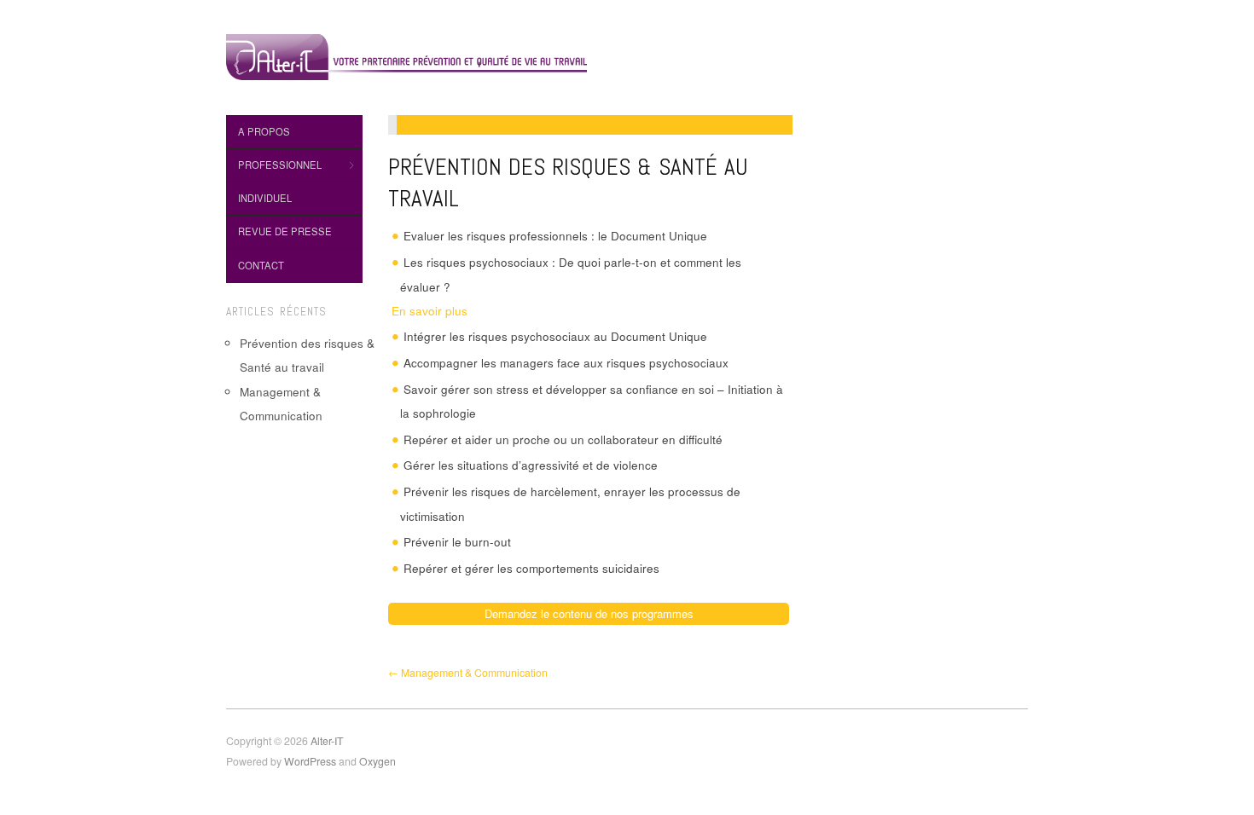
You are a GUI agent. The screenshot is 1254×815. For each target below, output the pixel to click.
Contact (261, 265)
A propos (264, 131)
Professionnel (274, 165)
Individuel (265, 198)
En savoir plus (434, 311)
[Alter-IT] (406, 54)
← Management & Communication (468, 672)
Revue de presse (285, 231)
